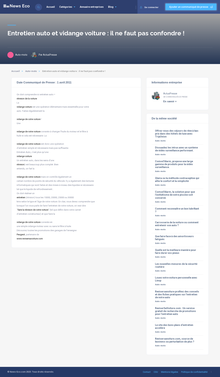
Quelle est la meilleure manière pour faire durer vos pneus (175, 251)
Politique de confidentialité (194, 372)
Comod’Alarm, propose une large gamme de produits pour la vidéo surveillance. (174, 164)
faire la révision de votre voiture (33, 209)
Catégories (65, 6)
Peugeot (21, 234)
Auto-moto (31, 71)
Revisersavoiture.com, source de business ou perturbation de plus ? (174, 340)
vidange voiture (24, 107)
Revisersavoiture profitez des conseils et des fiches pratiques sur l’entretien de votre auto (177, 294)
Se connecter (151, 7)
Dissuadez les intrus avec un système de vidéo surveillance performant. (176, 149)
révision (20, 164)
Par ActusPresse (48, 54)
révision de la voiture (27, 98)
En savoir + (170, 101)
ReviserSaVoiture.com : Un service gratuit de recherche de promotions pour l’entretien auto (175, 311)
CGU (156, 372)
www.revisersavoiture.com (30, 238)
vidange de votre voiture (28, 119)
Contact (147, 372)
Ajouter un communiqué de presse (189, 6)
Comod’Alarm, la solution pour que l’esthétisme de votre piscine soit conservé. (175, 194)
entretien (21, 197)
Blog (110, 6)
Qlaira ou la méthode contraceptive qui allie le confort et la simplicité (177, 179)
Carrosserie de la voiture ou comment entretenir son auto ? (177, 224)
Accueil (50, 6)
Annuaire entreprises (92, 6)
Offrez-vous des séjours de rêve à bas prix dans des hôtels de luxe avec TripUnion (176, 133)
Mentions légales (169, 372)
